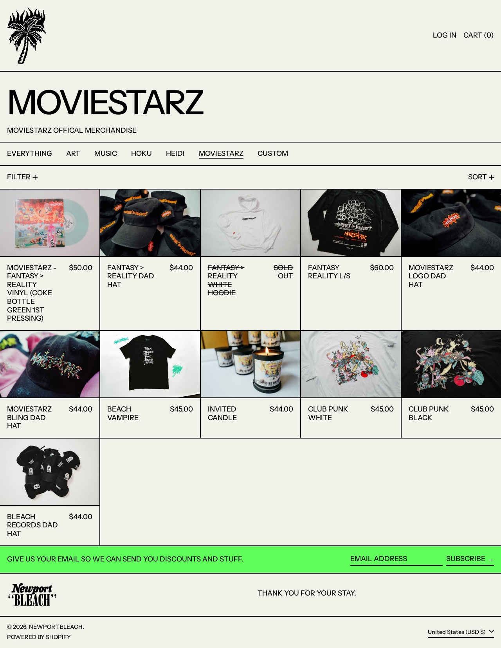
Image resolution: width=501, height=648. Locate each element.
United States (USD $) (457, 631)
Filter (19, 177)
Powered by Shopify (39, 637)
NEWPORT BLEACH (56, 626)
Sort (477, 177)
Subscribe (465, 558)
